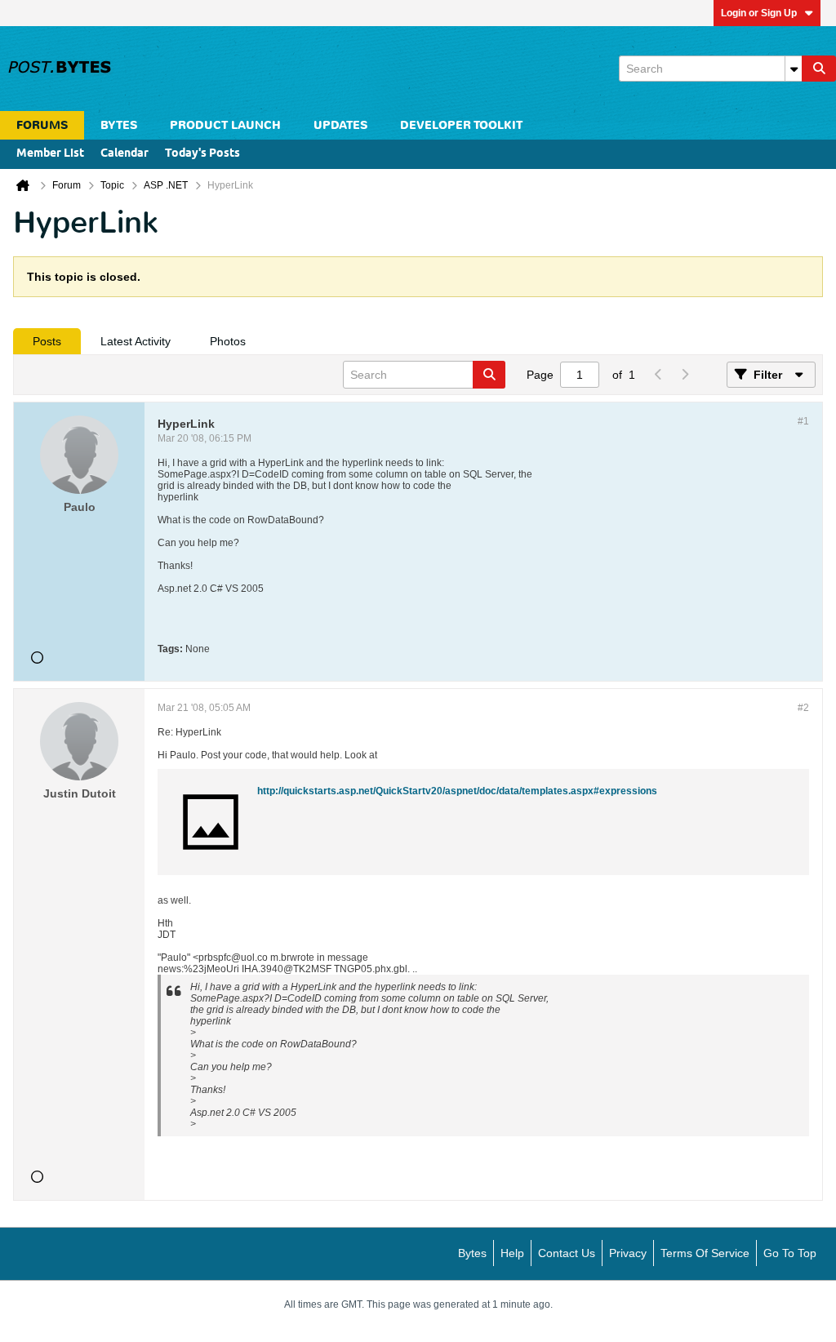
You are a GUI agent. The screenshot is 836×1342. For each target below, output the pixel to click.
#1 (803, 421)
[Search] (819, 69)
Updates (340, 125)
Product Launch (225, 125)
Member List (50, 154)
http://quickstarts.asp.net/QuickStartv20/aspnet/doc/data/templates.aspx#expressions (457, 791)
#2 (803, 707)
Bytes (472, 1253)
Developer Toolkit (461, 125)
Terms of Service (704, 1253)
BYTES (118, 125)
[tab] (47, 341)
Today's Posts (202, 154)
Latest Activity (135, 341)
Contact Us (566, 1253)
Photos (228, 341)
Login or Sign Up (759, 13)
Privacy (628, 1253)
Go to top (789, 1253)
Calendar (124, 154)
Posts (47, 341)
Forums (42, 125)
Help (512, 1253)
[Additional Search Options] (794, 69)
